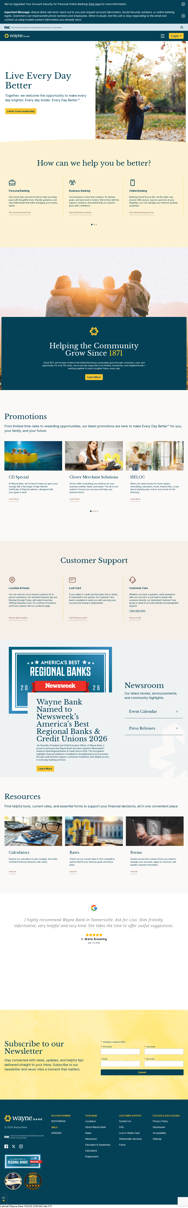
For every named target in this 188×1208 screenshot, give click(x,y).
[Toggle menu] (162, 36)
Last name (150, 1047)
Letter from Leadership (20, 112)
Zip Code (150, 1059)
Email (105, 1059)
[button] (92, 224)
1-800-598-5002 (137, 611)
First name (107, 1047)
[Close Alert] (183, 4)
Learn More (94, 377)
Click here (95, 4)
